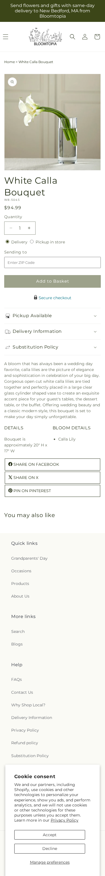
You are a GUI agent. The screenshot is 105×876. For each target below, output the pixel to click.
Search (18, 631)
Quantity (13, 216)
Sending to (24, 252)
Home (9, 62)
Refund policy (24, 742)
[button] (72, 37)
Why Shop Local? (28, 704)
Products (20, 583)
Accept (50, 834)
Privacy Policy (64, 820)
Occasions (21, 570)
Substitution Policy (30, 755)
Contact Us (22, 692)
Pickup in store (50, 242)
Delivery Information (31, 717)
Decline (49, 848)
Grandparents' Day (29, 558)
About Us (20, 596)
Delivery (20, 242)
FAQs (16, 679)
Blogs (17, 644)
